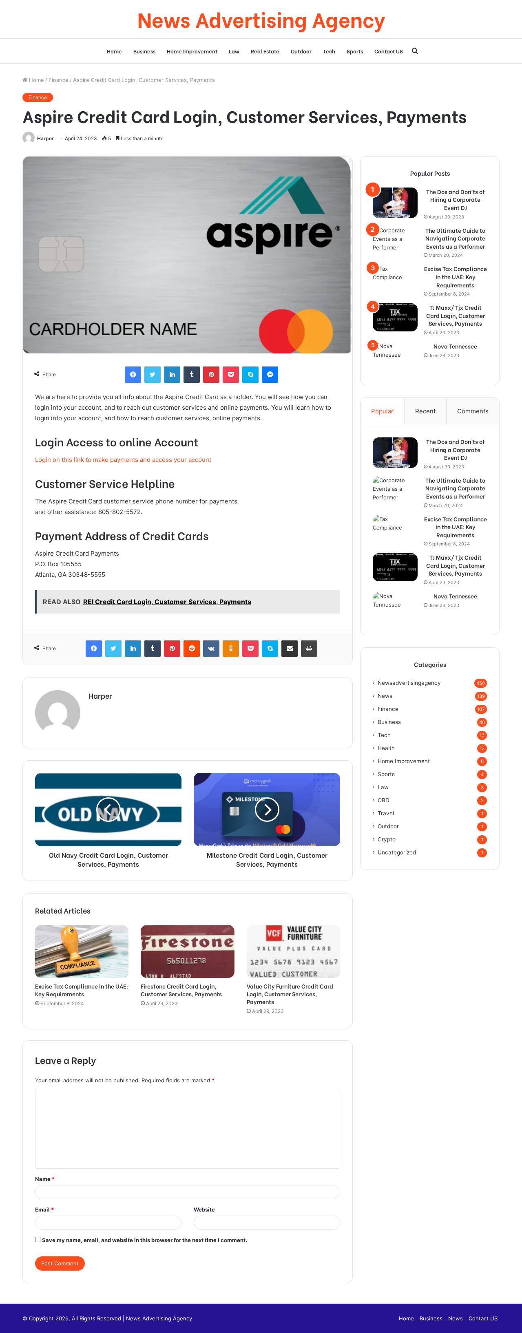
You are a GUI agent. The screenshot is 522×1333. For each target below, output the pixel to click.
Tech (329, 51)
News (385, 696)
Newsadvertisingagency (409, 683)
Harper (45, 138)
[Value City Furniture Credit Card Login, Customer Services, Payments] (293, 951)
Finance (59, 80)
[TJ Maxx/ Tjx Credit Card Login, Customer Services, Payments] (395, 317)
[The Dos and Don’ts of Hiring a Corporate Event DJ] (395, 203)
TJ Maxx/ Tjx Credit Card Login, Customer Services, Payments (455, 315)
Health (386, 748)
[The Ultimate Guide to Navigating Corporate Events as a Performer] (395, 241)
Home (114, 51)
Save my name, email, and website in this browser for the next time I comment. (144, 1240)
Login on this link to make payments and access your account (123, 459)
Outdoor (301, 51)
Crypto (387, 839)
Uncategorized (397, 852)
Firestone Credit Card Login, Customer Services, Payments (181, 990)
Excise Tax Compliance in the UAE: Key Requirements (81, 990)
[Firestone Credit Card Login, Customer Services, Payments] (187, 951)
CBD (383, 800)
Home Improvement (192, 51)
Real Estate (265, 51)
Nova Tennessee (455, 346)
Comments (473, 411)
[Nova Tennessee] (395, 357)
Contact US (388, 51)
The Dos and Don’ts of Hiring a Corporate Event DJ (455, 200)
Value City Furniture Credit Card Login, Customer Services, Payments (290, 994)
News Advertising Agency (159, 1318)
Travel (386, 813)
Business (144, 51)
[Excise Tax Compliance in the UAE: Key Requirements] (81, 951)
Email (44, 1209)
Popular (382, 411)
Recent (425, 411)
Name (45, 1179)
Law (234, 51)
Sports (355, 51)
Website (204, 1209)
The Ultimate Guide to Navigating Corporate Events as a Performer (455, 238)
